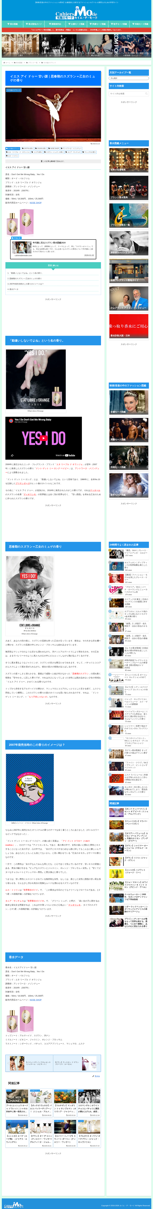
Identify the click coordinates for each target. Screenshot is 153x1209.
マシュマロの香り (90, 152)
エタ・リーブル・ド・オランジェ (19, 152)
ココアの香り (38, 152)
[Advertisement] (53, 318)
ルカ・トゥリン (13, 156)
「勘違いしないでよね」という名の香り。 (26, 273)
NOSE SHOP (54, 148)
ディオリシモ (74, 905)
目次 (50, 265)
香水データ (13, 289)
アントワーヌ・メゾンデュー (72, 148)
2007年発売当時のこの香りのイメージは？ (26, 284)
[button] (146, 93)
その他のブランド (13, 148)
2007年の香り (28, 148)
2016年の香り (41, 148)
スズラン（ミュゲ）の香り (54, 152)
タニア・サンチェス (74, 152)
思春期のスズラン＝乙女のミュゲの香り (25, 278)
